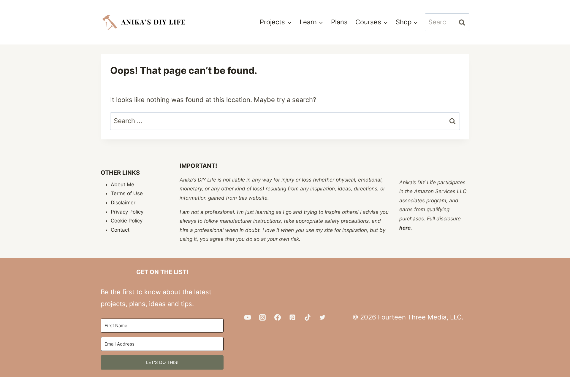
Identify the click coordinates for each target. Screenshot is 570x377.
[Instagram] (262, 317)
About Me (122, 184)
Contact (120, 230)
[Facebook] (277, 317)
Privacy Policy (127, 212)
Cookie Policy (126, 221)
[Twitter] (322, 317)
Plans (339, 22)
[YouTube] (247, 317)
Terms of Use (127, 193)
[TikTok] (307, 317)
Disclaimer (123, 203)
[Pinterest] (292, 317)
